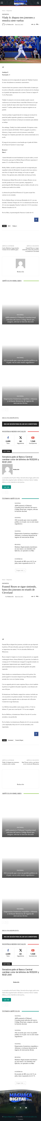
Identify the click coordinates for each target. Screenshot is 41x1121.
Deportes (9, 10)
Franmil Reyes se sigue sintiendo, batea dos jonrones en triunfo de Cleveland (30, 249)
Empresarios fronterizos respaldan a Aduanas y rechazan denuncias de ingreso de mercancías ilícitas (20, 401)
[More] (30, 31)
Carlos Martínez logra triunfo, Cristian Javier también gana (10, 249)
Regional (18, 544)
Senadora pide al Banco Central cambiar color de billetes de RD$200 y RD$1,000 (20, 459)
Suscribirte (32, 436)
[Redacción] (3, 24)
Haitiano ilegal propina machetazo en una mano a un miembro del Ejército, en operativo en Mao (26, 549)
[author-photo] (7, 469)
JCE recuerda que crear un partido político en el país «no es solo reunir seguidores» (26, 522)
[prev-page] (3, 409)
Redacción (10, 24)
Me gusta (8, 436)
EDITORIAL (7, 451)
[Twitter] (20, 1108)
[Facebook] (15, 1108)
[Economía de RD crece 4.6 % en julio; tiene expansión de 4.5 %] (7, 561)
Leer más (6, 487)
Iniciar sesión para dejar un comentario (20, 424)
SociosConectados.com (30, 1116)
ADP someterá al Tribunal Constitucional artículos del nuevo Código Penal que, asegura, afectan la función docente (20, 319)
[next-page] (6, 409)
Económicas (18, 559)
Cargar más (19, 570)
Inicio (3, 10)
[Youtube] (26, 1108)
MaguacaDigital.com (9, 1116)
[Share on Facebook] (36, 221)
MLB (9, 226)
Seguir (21, 436)
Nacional (20, 314)
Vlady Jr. (14, 226)
